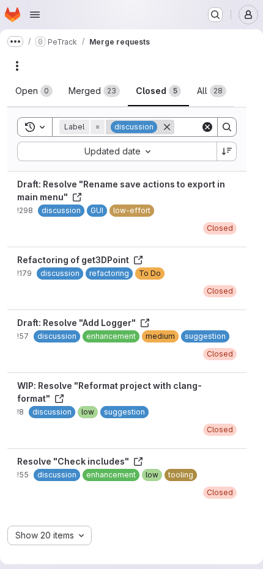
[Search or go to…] (215, 14)
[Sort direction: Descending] (227, 151)
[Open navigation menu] (35, 14)
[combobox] (117, 151)
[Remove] (167, 127)
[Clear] (207, 127)
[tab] (34, 91)
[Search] (227, 127)
